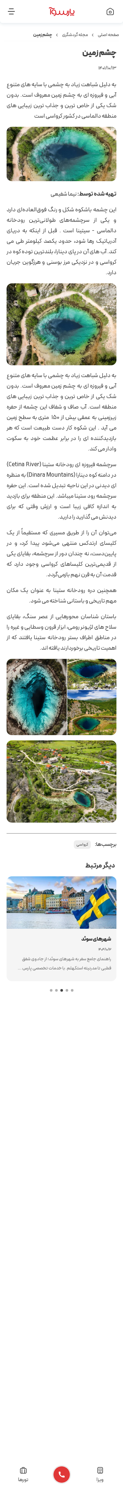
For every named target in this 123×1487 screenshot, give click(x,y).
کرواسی (82, 845)
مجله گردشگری (75, 34)
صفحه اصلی (108, 34)
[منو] (18, 11)
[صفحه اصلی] (105, 11)
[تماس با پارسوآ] (61, 1474)
